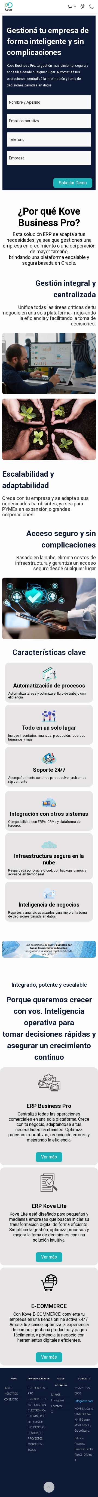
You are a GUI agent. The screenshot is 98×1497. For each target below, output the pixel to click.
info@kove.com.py (86, 1401)
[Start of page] (49, 1487)
